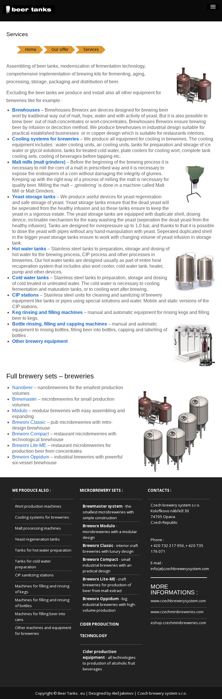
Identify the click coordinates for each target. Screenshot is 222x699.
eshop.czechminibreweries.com (178, 622)
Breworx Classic (29, 422)
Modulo (19, 410)
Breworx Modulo (99, 525)
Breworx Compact (30, 433)
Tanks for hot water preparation (43, 550)
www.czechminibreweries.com (177, 611)
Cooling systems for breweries (42, 517)
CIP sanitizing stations (34, 575)
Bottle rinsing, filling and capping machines (59, 323)
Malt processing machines (38, 528)
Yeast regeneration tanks (37, 539)
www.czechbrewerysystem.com (178, 600)
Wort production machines (38, 506)
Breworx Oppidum (30, 456)
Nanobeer (22, 387)
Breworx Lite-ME (29, 445)
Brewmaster (24, 399)
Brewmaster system (103, 506)
